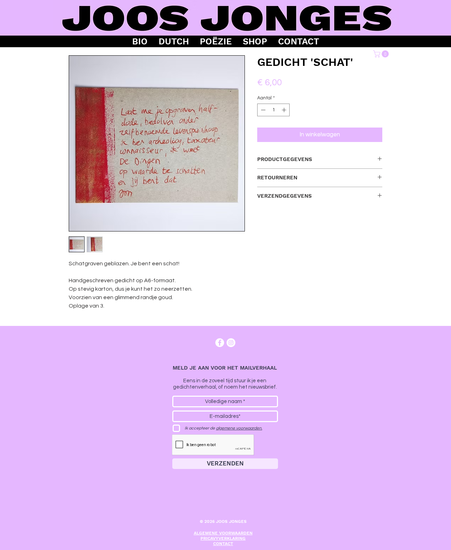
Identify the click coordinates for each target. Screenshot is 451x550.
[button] (381, 53)
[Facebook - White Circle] (219, 342)
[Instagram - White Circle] (231, 342)
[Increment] (284, 110)
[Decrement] (262, 110)
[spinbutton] (273, 110)
